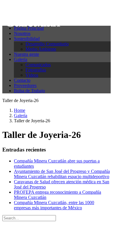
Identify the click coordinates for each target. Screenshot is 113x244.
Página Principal (29, 28)
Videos (31, 75)
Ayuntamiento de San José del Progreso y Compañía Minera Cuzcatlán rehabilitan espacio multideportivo (62, 174)
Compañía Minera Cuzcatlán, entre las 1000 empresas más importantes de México (54, 205)
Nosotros (22, 33)
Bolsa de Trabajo (29, 90)
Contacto (22, 80)
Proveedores (25, 85)
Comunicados (38, 64)
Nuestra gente (26, 54)
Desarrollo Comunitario (47, 43)
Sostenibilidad (27, 38)
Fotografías (35, 69)
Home (19, 110)
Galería (20, 59)
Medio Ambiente (40, 49)
